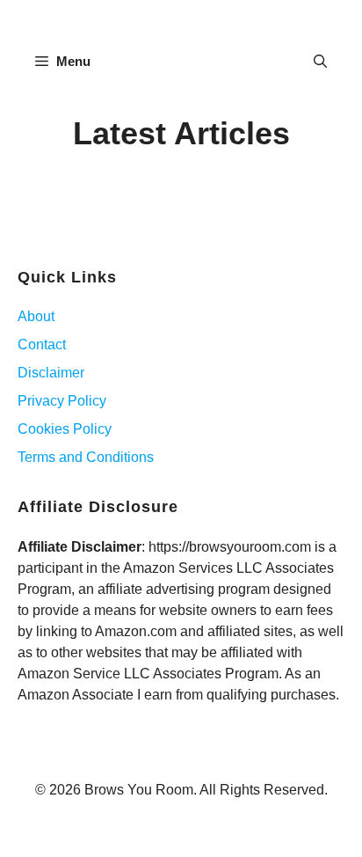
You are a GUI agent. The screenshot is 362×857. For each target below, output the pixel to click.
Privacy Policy (62, 400)
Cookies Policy (65, 428)
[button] (320, 61)
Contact (42, 344)
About (36, 316)
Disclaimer (51, 372)
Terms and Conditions (86, 457)
